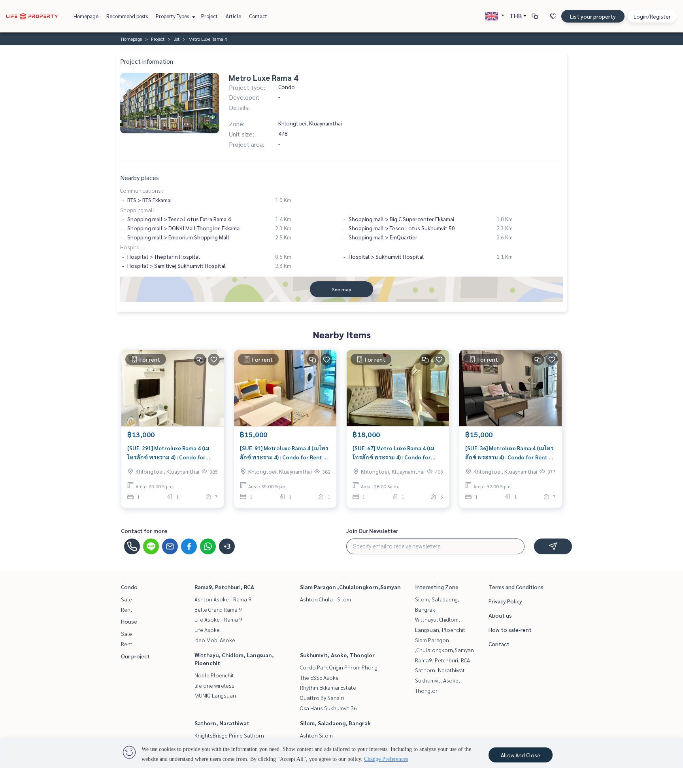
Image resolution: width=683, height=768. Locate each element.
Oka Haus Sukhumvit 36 (328, 707)
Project (209, 16)
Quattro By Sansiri (322, 697)
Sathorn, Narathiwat (221, 722)
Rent (126, 609)
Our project (135, 656)
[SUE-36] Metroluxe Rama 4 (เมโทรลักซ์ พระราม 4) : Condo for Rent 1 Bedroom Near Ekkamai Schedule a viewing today (510, 452)
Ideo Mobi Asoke (214, 639)
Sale (126, 599)
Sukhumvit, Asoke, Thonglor (337, 654)
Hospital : (131, 246)
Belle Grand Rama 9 (218, 609)
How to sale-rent (510, 629)
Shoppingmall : (138, 209)
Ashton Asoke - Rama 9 (222, 599)
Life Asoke (207, 629)
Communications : (141, 190)
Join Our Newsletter (372, 530)
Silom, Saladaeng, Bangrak (335, 722)
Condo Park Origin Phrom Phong (338, 667)
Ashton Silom (316, 735)
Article (233, 16)
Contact (258, 16)
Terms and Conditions (516, 586)
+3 (227, 546)
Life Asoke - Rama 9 (218, 619)
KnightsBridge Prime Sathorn (229, 735)
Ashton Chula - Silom (325, 599)
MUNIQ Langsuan (215, 695)
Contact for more (144, 530)
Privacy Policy (505, 601)
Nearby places (139, 177)
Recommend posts (127, 16)
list (176, 39)
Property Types (173, 16)
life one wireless (214, 685)
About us (500, 615)
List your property (593, 16)
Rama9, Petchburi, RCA (224, 586)
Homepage (86, 16)
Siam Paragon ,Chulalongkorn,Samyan (350, 586)
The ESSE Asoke (319, 677)
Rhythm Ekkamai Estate (328, 687)
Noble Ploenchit (214, 675)
